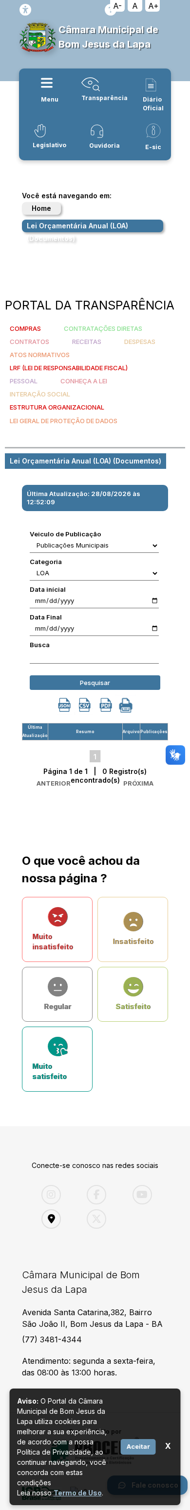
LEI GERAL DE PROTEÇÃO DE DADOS (63, 421)
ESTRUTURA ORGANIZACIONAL (57, 407)
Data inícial (48, 589)
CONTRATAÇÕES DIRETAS (103, 328)
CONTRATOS (29, 341)
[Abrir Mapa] (57, 1219)
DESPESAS (139, 341)
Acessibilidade (25, 9)
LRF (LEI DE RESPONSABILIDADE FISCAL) (69, 368)
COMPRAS (25, 328)
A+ (153, 6)
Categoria (46, 562)
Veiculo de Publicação (65, 534)
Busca (40, 645)
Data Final (46, 617)
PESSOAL (24, 381)
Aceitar (138, 1446)
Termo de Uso (78, 1493)
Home (41, 208)
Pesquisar (95, 682)
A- (117, 6)
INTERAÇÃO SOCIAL (40, 394)
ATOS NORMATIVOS (40, 355)
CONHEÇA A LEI (83, 381)
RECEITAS (86, 341)
